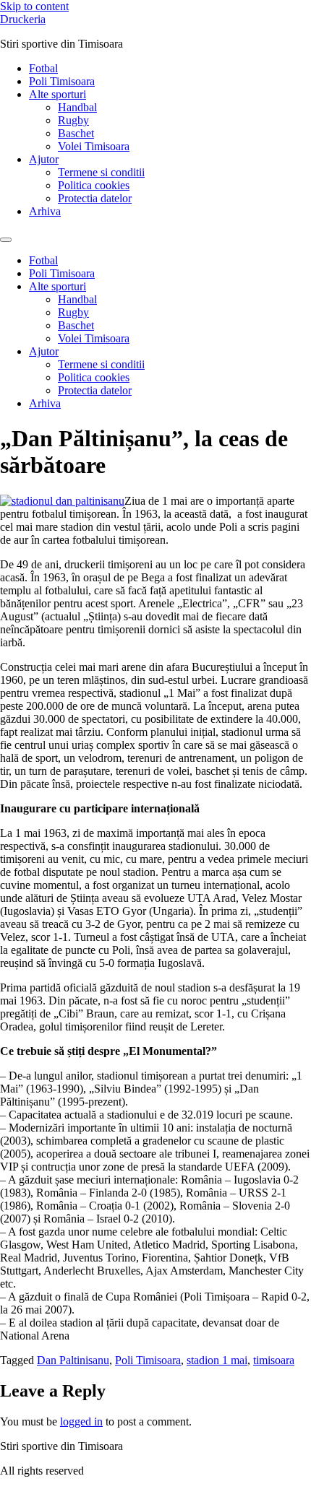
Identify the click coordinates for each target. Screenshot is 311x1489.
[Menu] (6, 240)
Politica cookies (93, 185)
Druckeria (23, 19)
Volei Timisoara (93, 146)
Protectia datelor (95, 198)
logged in (81, 1421)
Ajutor (44, 159)
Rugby (73, 120)
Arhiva (45, 211)
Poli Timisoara (62, 81)
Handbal (77, 107)
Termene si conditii (101, 172)
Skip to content (34, 6)
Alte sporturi (57, 94)
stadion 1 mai (217, 1360)
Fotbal (43, 68)
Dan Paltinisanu (73, 1360)
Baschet (76, 133)
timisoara (273, 1360)
